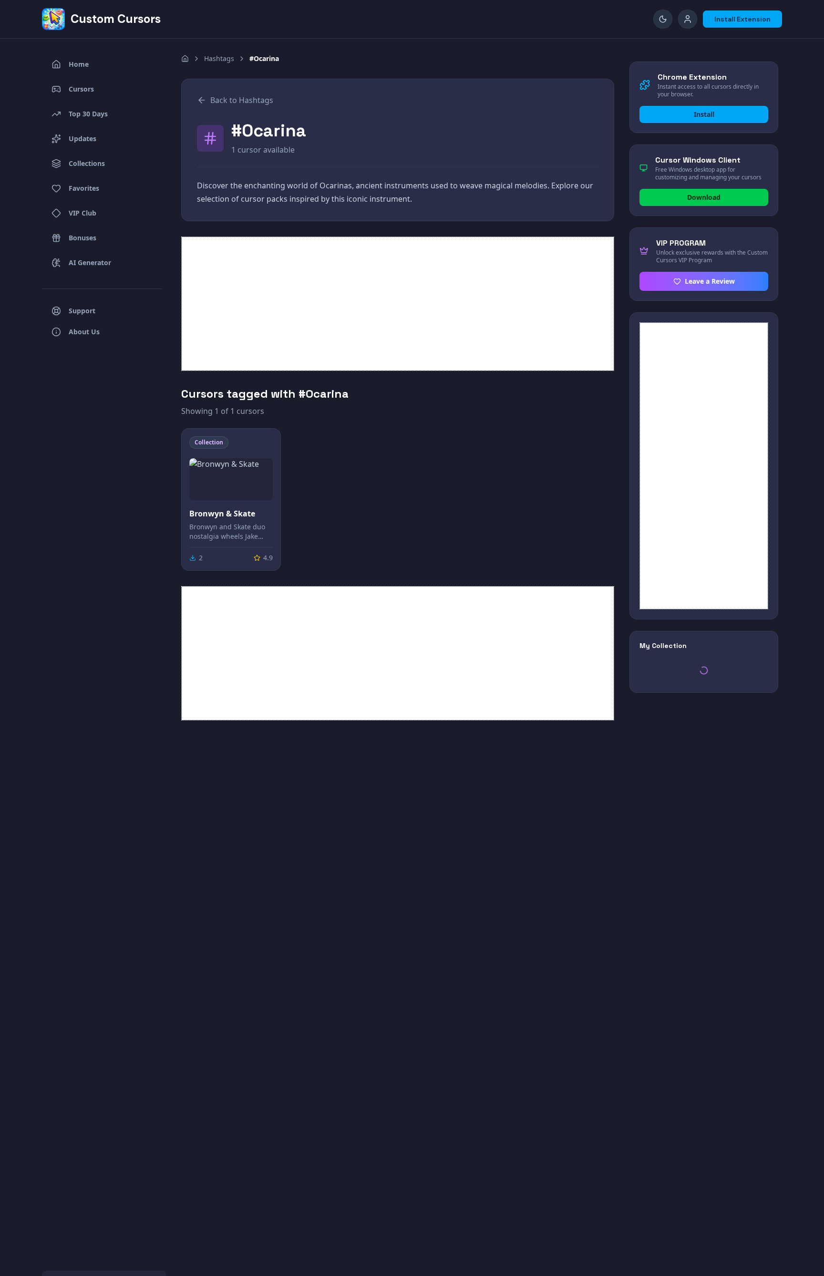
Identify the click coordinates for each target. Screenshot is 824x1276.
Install (704, 114)
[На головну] (185, 58)
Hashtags (219, 58)
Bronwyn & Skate (222, 513)
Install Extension (742, 19)
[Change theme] (662, 19)
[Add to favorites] (265, 444)
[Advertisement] (398, 303)
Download (704, 197)
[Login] (687, 19)
